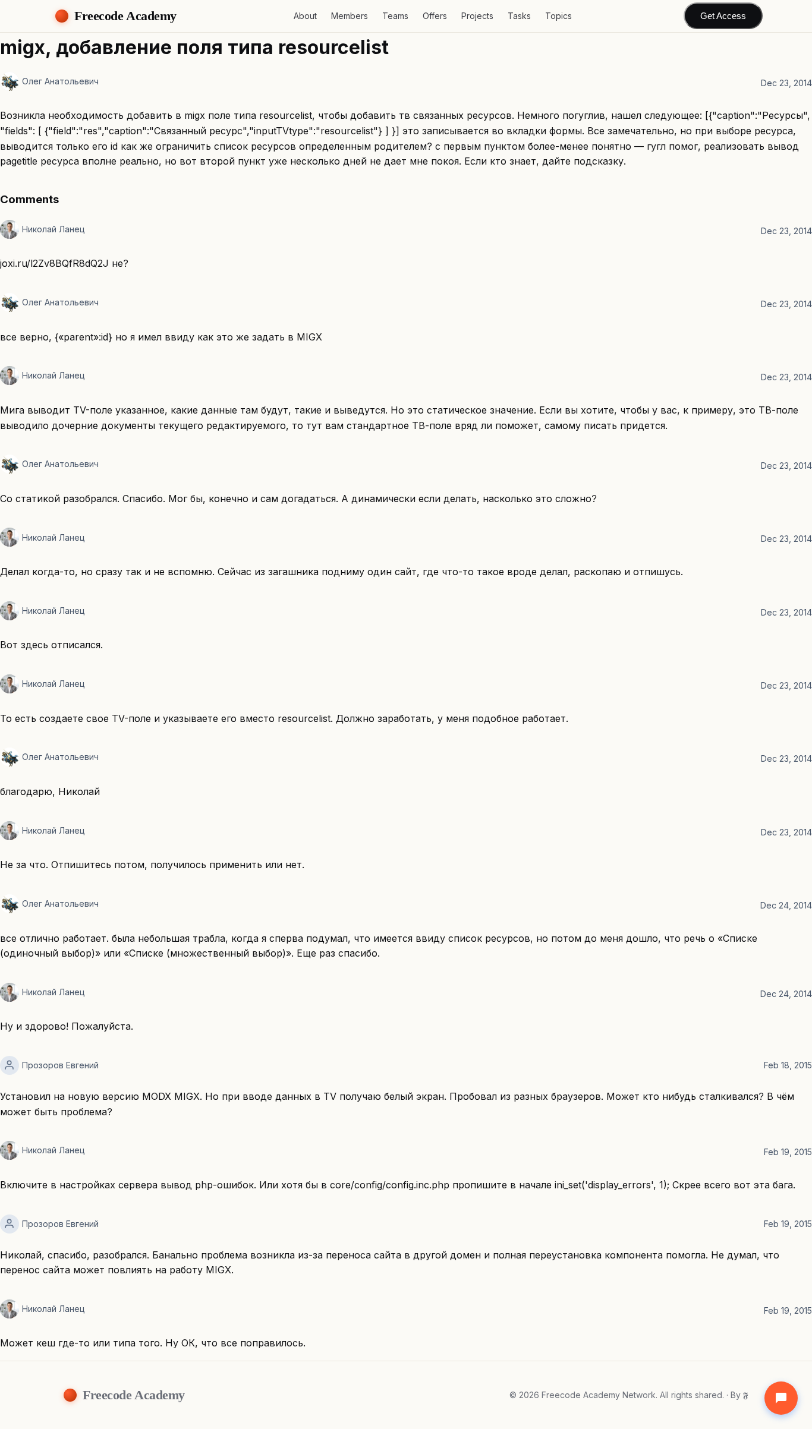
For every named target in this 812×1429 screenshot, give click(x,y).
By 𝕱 (739, 1395)
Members (349, 16)
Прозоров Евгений (60, 1065)
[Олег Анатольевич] (9, 81)
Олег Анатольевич (60, 81)
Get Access (723, 16)
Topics (558, 16)
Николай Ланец (53, 229)
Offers (435, 16)
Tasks (519, 16)
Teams (395, 16)
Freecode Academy (125, 15)
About (305, 16)
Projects (477, 16)
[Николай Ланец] (9, 229)
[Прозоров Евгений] (9, 1065)
